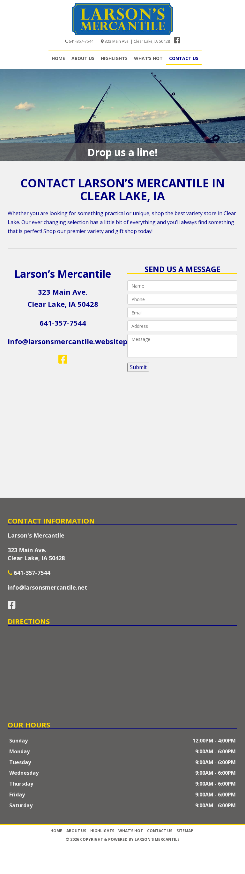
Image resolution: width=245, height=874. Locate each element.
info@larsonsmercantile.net (47, 587)
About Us (82, 58)
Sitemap (184, 830)
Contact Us (183, 58)
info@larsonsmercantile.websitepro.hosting (86, 341)
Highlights (114, 58)
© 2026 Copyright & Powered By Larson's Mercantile (123, 839)
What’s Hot (148, 58)
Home (58, 58)
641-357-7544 (81, 41)
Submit (138, 367)
